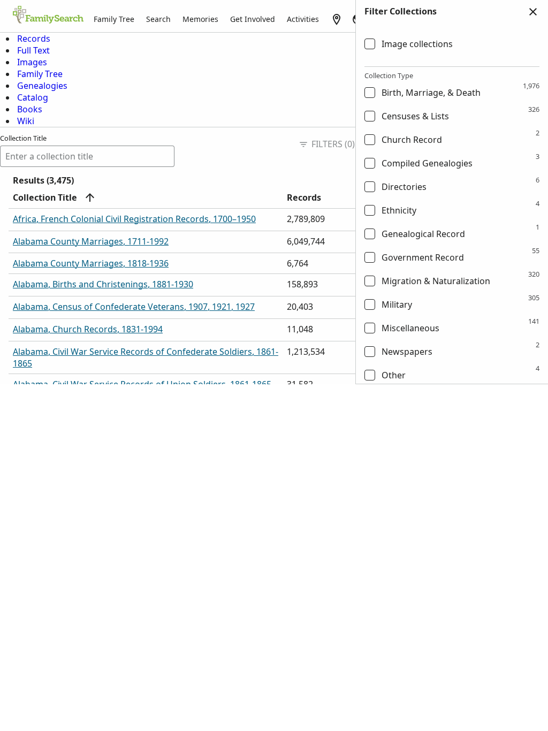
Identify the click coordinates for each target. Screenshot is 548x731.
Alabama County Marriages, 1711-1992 (91, 241)
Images (32, 62)
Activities (303, 19)
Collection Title (23, 138)
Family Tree (114, 19)
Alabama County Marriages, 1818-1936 (91, 263)
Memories (200, 19)
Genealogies (42, 86)
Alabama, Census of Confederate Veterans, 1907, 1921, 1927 (134, 307)
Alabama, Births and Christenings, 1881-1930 (103, 284)
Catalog (32, 97)
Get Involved (252, 19)
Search (158, 19)
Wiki (25, 121)
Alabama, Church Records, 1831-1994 (88, 329)
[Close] (533, 11)
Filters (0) (333, 144)
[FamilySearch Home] (48, 15)
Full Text (33, 50)
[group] (452, 204)
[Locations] (336, 19)
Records (33, 38)
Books (29, 109)
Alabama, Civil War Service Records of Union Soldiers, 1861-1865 (142, 384)
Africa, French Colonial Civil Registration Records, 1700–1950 (134, 219)
